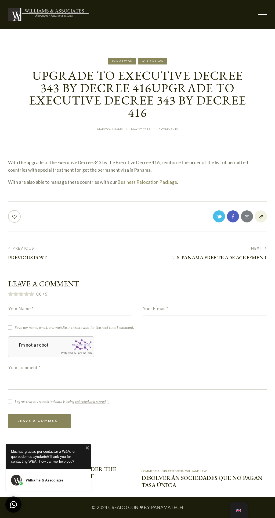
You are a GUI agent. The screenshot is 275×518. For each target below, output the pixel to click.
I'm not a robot (34, 345)
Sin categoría (173, 471)
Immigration (122, 61)
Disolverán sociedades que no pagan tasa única (202, 481)
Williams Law (152, 61)
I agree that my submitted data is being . (61, 401)
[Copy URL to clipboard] (261, 216)
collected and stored (90, 402)
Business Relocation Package (147, 182)
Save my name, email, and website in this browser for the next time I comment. (74, 327)
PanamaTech (84, 352)
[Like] (15, 216)
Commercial (151, 471)
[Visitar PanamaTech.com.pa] (82, 345)
